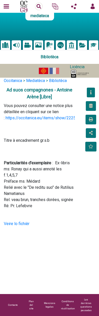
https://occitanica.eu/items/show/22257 (42, 117)
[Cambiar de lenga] (55, 6)
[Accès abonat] (93, 6)
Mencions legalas (49, 305)
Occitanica (13, 80)
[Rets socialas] (74, 6)
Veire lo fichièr (16, 223)
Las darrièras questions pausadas (86, 305)
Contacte (13, 304)
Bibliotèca (58, 80)
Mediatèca (35, 80)
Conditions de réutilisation (68, 305)
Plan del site (31, 305)
